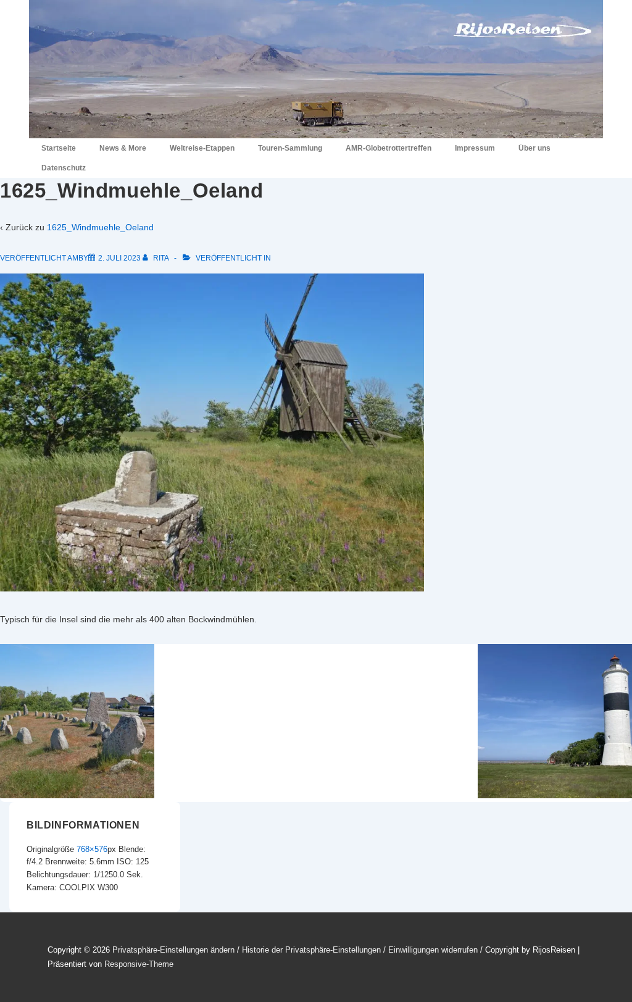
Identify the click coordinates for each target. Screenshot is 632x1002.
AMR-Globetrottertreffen (388, 148)
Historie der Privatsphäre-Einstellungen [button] (311, 949)
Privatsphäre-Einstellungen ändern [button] (173, 949)
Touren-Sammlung (290, 148)
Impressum (475, 148)
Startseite (58, 148)
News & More (122, 148)
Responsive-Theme (138, 964)
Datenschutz (63, 168)
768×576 (92, 849)
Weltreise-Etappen (202, 148)
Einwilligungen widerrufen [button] (433, 949)
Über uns (534, 148)
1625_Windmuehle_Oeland (100, 227)
